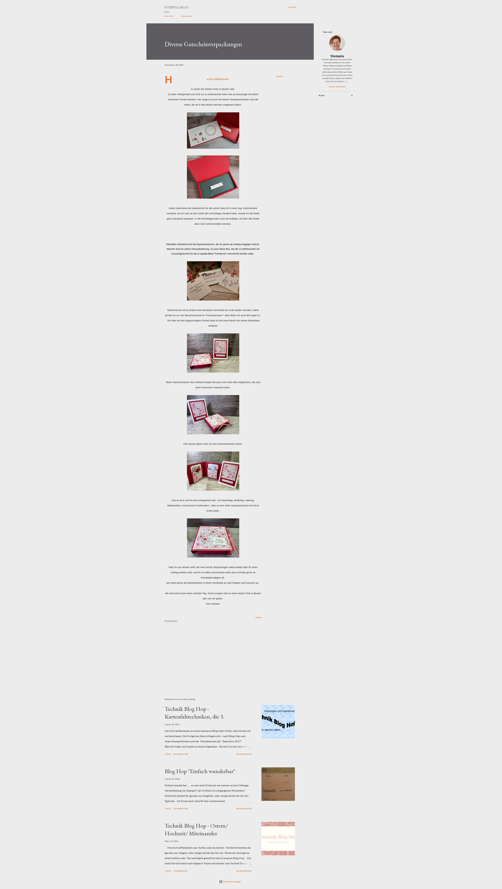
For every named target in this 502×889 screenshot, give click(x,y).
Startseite (168, 16)
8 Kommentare (180, 754)
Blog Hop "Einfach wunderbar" (200, 771)
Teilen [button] (279, 76)
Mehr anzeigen (244, 754)
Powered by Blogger (231, 881)
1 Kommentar (180, 871)
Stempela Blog (176, 7)
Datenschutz (186, 16)
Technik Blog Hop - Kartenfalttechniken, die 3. (194, 712)
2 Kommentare (180, 808)
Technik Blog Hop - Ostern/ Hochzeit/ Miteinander (196, 829)
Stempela (337, 56)
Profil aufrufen (337, 87)
